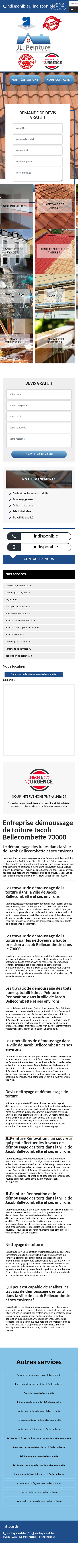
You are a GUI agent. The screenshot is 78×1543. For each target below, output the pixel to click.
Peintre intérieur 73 (15, 634)
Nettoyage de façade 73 (17, 592)
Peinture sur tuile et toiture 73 (20, 620)
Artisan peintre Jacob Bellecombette (39, 1492)
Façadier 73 (11, 599)
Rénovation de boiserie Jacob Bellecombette (39, 1501)
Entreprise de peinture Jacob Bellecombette (39, 1375)
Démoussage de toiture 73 (18, 585)
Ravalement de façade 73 (18, 613)
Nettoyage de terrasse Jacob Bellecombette (39, 1420)
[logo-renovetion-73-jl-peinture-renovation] (34, 42)
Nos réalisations (25, 80)
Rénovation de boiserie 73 (18, 656)
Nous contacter (59, 80)
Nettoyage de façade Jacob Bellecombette (39, 1411)
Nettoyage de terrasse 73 (18, 649)
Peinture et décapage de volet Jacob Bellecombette (39, 1465)
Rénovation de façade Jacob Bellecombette (39, 1402)
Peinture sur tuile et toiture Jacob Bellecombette (39, 1474)
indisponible (16, 6)
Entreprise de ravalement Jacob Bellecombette (39, 1384)
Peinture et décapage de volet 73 (22, 627)
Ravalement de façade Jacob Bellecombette (39, 1483)
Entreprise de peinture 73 (18, 606)
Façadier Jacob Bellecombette (39, 1393)
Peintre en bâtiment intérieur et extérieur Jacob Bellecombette (39, 1438)
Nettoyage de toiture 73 (17, 641)
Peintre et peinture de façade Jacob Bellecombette (39, 1447)
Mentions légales (47, 1537)
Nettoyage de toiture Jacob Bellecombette (39, 1429)
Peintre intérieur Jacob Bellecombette (39, 1456)
